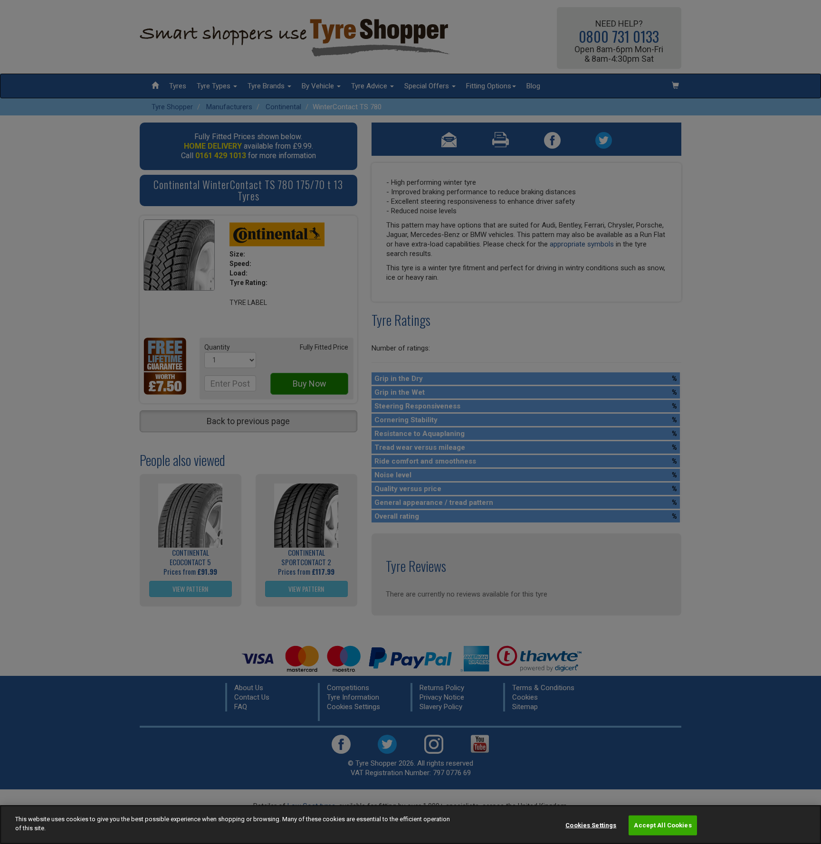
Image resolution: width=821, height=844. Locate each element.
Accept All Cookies (662, 825)
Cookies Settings (590, 825)
